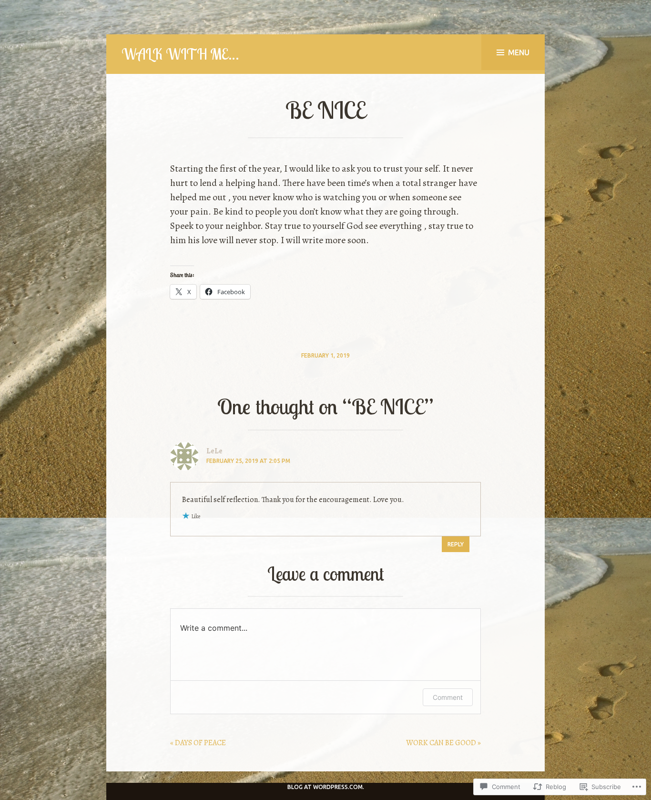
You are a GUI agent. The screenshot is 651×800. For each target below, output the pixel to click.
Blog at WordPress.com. (325, 787)
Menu (518, 52)
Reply (456, 544)
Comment (448, 697)
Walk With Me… (180, 54)
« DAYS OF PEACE (198, 743)
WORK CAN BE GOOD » (443, 743)
